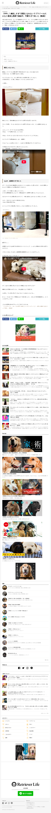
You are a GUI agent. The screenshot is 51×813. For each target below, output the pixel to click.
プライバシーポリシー (31, 805)
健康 (6, 737)
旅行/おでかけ (8, 727)
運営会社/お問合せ (30, 808)
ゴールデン (7, 720)
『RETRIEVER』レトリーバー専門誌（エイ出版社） (36, 806)
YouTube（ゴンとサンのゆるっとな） (11, 116)
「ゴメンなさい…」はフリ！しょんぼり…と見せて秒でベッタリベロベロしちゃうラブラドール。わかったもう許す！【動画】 (28, 677)
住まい (30, 724)
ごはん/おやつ (8, 734)
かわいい (25, 7)
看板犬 (30, 737)
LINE (21, 28)
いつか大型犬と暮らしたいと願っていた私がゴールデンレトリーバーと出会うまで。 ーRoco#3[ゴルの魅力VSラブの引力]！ (26, 692)
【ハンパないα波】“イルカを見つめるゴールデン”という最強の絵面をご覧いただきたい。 (26, 699)
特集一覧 (46, 659)
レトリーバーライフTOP (7, 807)
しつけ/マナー (32, 727)
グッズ (30, 734)
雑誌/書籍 (31, 731)
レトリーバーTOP (5, 7)
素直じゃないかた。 (8, 59)
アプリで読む (42, 28)
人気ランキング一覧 (44, 713)
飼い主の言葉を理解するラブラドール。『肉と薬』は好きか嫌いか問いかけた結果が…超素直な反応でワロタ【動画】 (28, 707)
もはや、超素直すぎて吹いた (10, 61)
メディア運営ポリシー (31, 804)
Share (6, 28)
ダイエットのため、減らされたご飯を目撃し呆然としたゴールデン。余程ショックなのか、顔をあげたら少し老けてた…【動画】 (28, 684)
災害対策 (7, 731)
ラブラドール (17, 7)
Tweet (14, 28)
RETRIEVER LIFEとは (30, 802)
